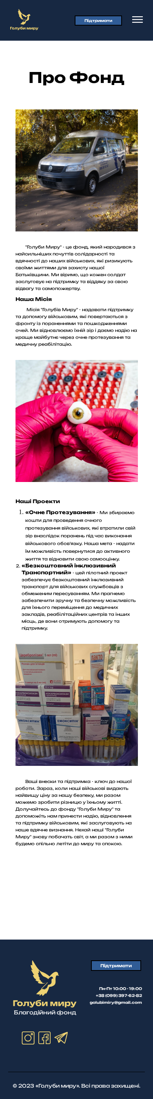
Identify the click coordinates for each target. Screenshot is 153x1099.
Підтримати (98, 20)
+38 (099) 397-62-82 (119, 995)
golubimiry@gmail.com (116, 1002)
